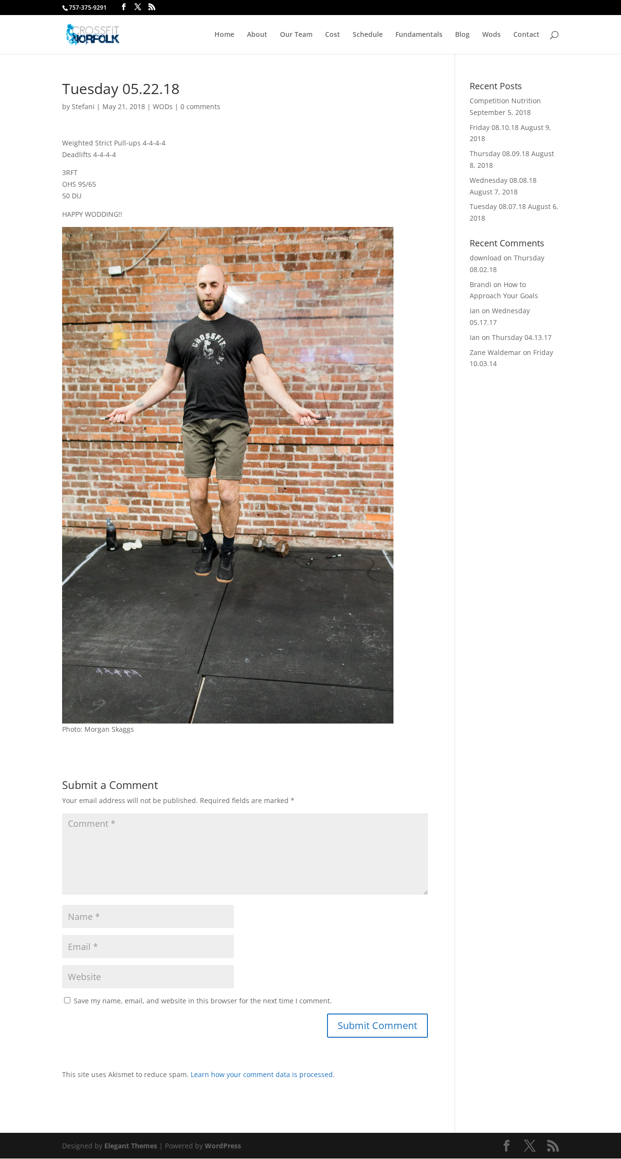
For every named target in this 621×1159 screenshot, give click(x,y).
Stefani (83, 106)
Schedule (368, 35)
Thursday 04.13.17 (522, 337)
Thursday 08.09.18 (499, 153)
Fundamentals (418, 35)
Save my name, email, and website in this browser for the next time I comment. (203, 1000)
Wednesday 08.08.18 (503, 180)
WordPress (223, 1145)
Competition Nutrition (505, 100)
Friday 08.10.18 (494, 127)
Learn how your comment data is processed (262, 1074)
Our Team (296, 35)
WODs (163, 106)
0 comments (200, 106)
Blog (462, 35)
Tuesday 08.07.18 (498, 206)
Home (224, 35)
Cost (332, 35)
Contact (526, 35)
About (257, 35)
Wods (491, 35)
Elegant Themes (130, 1145)
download (486, 257)
